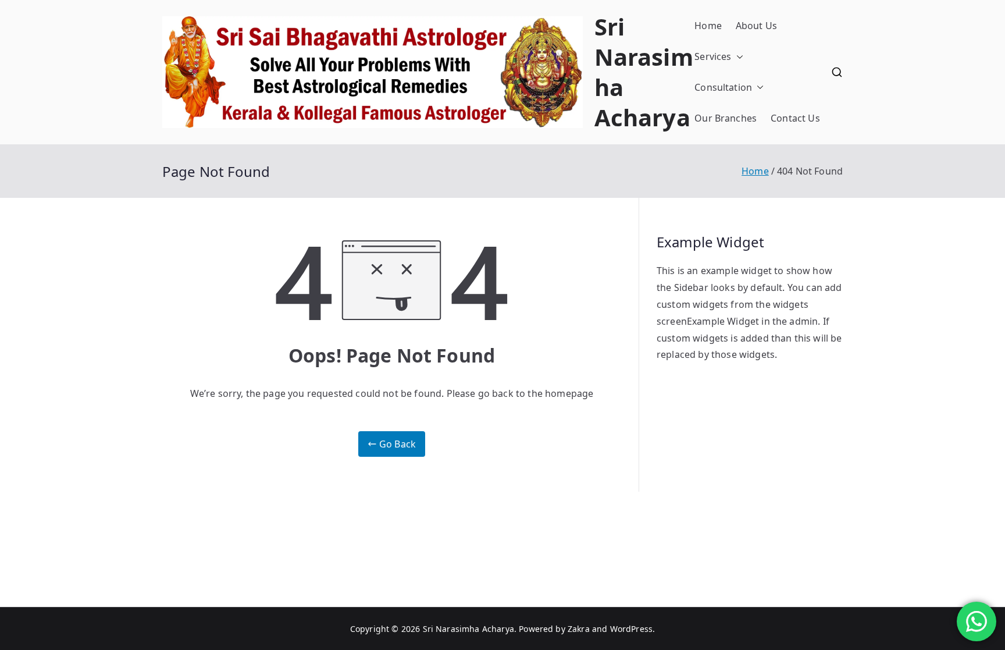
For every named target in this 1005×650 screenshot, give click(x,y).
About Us (756, 25)
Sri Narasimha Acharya (643, 71)
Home (708, 25)
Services (712, 56)
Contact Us (795, 118)
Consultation (723, 87)
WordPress (631, 628)
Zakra (579, 628)
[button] (737, 56)
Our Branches (725, 118)
